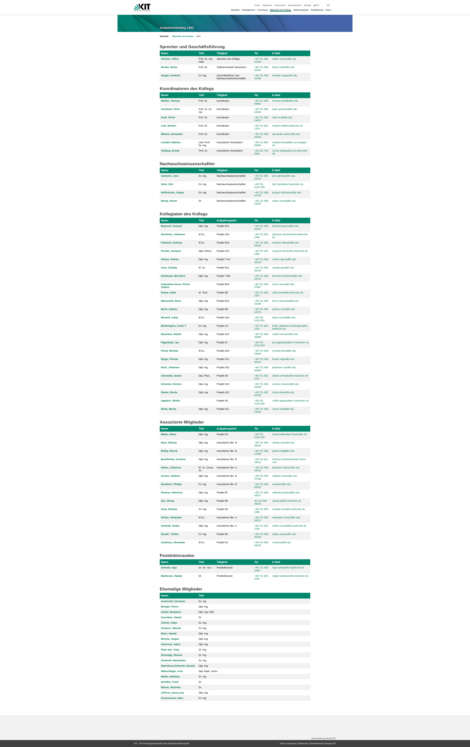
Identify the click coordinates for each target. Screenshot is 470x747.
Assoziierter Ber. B (227, 442)
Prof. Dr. (203, 67)
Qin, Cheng (167, 500)
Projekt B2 (222, 534)
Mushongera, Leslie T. (174, 325)
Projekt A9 (222, 400)
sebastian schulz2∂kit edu (286, 517)
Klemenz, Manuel (171, 628)
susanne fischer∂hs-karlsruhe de (290, 251)
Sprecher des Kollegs (228, 58)
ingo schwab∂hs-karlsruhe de (288, 567)
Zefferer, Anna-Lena (172, 692)
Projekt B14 (223, 284)
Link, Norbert (168, 125)
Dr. (200, 200)
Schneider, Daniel (171, 375)
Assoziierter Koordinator (230, 142)
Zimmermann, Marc (172, 698)
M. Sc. (202, 267)
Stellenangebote (301, 10)
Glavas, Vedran (170, 259)
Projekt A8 (222, 375)
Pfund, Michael (169, 350)
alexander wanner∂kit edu (286, 134)
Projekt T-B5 (223, 276)
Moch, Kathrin (169, 309)
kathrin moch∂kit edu (283, 309)
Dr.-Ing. (203, 75)
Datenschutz (280, 5)
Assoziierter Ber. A (227, 467)
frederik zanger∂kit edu (284, 75)
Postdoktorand (224, 567)
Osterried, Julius (171, 644)
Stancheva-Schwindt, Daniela (178, 665)
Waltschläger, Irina (172, 671)
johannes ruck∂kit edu (284, 367)
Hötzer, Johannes (171, 467)
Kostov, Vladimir (170, 476)
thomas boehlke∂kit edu (285, 100)
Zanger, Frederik (170, 75)
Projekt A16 (223, 317)
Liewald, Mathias (171, 142)
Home (257, 5)
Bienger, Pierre (169, 606)
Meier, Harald (168, 633)
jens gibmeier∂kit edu (283, 176)
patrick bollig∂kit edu (283, 451)
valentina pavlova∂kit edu (286, 492)
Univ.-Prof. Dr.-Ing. (204, 144)
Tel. (256, 53)
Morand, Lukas (169, 317)
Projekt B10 (223, 242)
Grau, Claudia (169, 267)
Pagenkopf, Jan (170, 342)
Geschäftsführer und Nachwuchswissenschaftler (231, 77)
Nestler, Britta (169, 67)
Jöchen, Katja (169, 622)
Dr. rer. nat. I (206, 567)
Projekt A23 (223, 367)
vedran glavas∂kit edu (284, 259)
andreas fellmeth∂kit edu (285, 242)
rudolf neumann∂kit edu (285, 334)
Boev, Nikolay (169, 442)
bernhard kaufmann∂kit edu (287, 276)
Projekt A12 (223, 359)
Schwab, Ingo (169, 567)
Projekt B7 (222, 492)
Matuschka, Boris (171, 301)
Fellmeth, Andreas (171, 242)
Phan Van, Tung (170, 649)
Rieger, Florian (169, 359)
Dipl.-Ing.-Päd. (206, 612)
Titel (201, 53)
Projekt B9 (222, 309)
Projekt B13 (223, 301)
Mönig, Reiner (169, 200)
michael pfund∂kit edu (284, 350)
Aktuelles (235, 10)
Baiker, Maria (168, 434)
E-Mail (276, 53)
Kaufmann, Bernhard (173, 276)
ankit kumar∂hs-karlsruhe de (287, 292)
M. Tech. (203, 292)
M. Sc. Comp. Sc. (206, 469)
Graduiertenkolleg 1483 (177, 27)
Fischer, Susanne (171, 251)
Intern (328, 10)
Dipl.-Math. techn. (208, 671)
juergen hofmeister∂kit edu (286, 192)
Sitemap (307, 5)
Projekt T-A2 (223, 259)
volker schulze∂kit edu (284, 58)
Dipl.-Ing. (203, 226)
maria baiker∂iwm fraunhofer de (289, 434)
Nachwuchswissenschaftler (231, 176)
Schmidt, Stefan (170, 525)
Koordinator (223, 100)
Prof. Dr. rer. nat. (205, 110)
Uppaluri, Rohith (170, 400)
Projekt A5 (222, 509)
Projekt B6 (222, 500)
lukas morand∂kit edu (283, 317)
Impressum (267, 5)
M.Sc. (202, 234)
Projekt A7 (222, 342)
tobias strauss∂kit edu (284, 534)
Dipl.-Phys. (204, 375)
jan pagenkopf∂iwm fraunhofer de (290, 342)
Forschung (262, 10)
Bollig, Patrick (169, 451)
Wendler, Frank (170, 682)
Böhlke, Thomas (170, 100)
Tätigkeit (222, 53)
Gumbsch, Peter (170, 109)
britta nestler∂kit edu (283, 67)
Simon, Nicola (169, 392)
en (328, 5)
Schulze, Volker (170, 58)
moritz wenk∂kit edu (283, 409)
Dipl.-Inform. (205, 251)
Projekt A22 (223, 392)
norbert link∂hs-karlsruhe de (287, 125)
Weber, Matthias (170, 676)
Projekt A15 (223, 251)
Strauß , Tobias (170, 534)
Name (164, 53)
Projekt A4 (222, 434)
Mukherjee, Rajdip (171, 576)
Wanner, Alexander (172, 134)
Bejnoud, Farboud (171, 226)
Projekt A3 (222, 542)
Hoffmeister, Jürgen (172, 192)
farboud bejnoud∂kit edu (285, 226)
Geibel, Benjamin (171, 612)
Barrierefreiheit (294, 5)
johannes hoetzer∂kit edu (286, 467)
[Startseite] (335, 10)
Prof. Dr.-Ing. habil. (206, 60)
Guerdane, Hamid (171, 617)
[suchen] (335, 5)
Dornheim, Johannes (173, 234)
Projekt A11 (223, 409)
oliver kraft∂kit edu (282, 117)
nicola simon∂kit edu (283, 392)
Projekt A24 (223, 234)
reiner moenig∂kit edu (284, 200)
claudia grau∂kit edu (283, 267)
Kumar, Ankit (168, 292)
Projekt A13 (223, 384)
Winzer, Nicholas (171, 687)
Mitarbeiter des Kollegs (280, 10)
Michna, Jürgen (170, 639)
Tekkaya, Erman (170, 150)
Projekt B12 (223, 226)
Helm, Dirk (167, 184)
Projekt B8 (222, 292)
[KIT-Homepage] (142, 7)
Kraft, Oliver (168, 117)
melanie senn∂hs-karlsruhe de (288, 509)
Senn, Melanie (169, 509)
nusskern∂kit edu (281, 484)
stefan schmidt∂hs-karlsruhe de (289, 525)
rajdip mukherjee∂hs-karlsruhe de (290, 576)
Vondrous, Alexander (173, 542)
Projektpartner (248, 10)
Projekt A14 (223, 334)
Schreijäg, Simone (171, 655)
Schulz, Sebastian (171, 517)
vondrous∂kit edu (281, 542)
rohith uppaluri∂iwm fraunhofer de (290, 400)
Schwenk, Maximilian (173, 660)
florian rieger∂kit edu (283, 359)
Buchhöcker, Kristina (173, 459)
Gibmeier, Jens (170, 176)
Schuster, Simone (171, 384)
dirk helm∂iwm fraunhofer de (287, 184)
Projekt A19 (223, 350)
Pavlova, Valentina (171, 492)
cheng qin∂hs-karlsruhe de (286, 500)
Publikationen (317, 10)
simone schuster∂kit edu (285, 384)
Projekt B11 (223, 267)
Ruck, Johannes (170, 367)
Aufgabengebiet (226, 220)
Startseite (164, 36)
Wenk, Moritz (168, 409)
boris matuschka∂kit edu (285, 301)
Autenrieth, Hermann (173, 601)
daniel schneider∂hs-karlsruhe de (290, 375)
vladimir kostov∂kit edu (284, 476)
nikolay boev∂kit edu (283, 442)
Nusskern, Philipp (171, 484)
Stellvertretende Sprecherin (231, 67)
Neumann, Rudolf (171, 334)
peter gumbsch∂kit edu (284, 109)
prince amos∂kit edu (283, 284)
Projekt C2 (222, 325)
